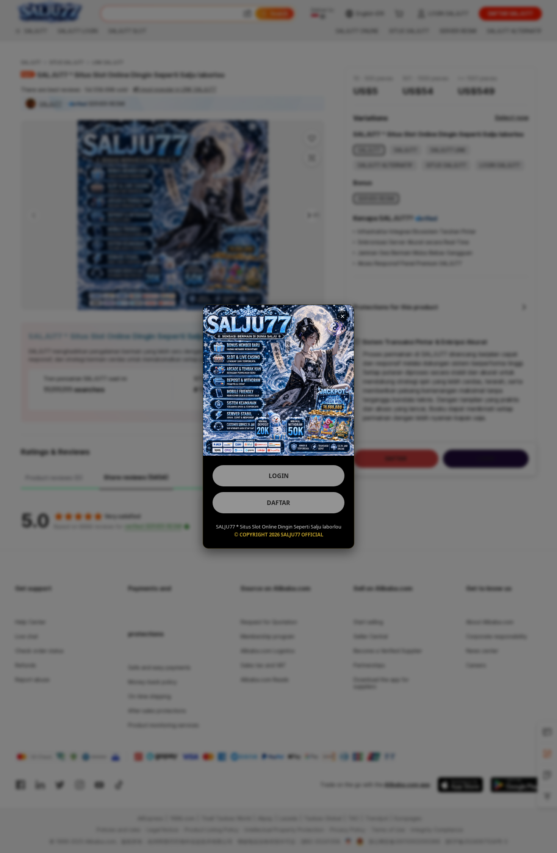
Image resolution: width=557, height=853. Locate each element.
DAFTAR (278, 503)
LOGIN (279, 476)
